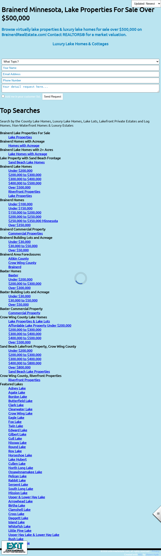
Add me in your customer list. (23, 96)
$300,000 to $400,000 (24, 179)
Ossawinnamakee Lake (25, 472)
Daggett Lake (18, 518)
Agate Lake (16, 392)
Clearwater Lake (20, 409)
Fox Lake (15, 421)
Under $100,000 (20, 204)
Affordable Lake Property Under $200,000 (39, 325)
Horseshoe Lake (20, 455)
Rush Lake (15, 539)
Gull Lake (15, 438)
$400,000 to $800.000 (24, 363)
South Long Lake (20, 488)
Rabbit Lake (17, 480)
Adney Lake (17, 388)
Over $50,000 (18, 250)
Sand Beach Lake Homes (26, 162)
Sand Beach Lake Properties (29, 371)
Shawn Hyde (152, 554)
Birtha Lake (16, 505)
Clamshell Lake (19, 509)
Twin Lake (15, 426)
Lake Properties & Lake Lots (29, 321)
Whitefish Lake (19, 526)
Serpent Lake (18, 484)
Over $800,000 (19, 367)
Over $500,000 (19, 187)
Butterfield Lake (20, 400)
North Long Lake (20, 467)
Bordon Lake (17, 396)
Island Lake (16, 522)
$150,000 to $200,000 (24, 212)
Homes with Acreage (23, 145)
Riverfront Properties (24, 191)
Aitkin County (18, 258)
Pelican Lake (17, 476)
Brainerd (14, 267)
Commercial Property (24, 313)
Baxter (13, 275)
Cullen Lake (17, 463)
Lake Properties (20, 137)
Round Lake (17, 446)
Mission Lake (17, 493)
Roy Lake (15, 451)
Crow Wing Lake (20, 413)
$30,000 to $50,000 (23, 246)
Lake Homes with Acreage (27, 154)
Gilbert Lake (17, 434)
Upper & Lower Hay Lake (26, 497)
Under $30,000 (19, 241)
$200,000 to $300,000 (24, 174)
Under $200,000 (20, 170)
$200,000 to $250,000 (24, 216)
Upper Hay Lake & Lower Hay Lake (33, 534)
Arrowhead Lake (20, 501)
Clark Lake (16, 405)
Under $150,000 (20, 208)
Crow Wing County (22, 262)
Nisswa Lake (17, 442)
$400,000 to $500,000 (24, 183)
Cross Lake (16, 513)
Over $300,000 (19, 287)
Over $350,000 (19, 225)
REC (140, 554)
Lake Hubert (17, 459)
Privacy (155, 551)
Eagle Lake (16, 417)
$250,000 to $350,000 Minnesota (33, 220)
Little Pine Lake (19, 530)
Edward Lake (17, 430)
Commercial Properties (25, 233)
